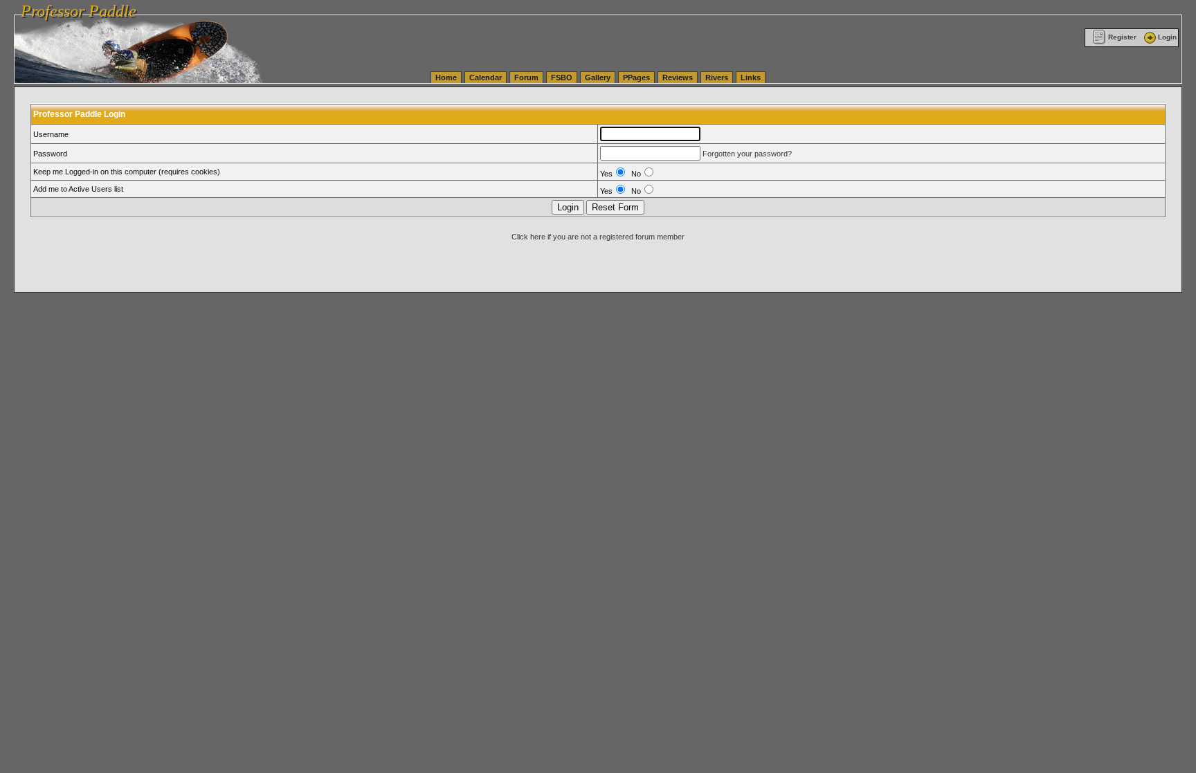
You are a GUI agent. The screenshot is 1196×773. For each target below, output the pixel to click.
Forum (526, 77)
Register (1122, 37)
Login (1167, 37)
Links (751, 77)
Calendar (485, 77)
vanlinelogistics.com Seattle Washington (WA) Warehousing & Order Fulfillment (398, 7)
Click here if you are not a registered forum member (598, 237)
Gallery (597, 77)
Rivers (716, 77)
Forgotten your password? (747, 153)
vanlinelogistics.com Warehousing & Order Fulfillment (857, 7)
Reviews (677, 77)
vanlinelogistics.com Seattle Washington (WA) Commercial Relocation (649, 7)
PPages (636, 77)
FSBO (561, 77)
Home (446, 77)
